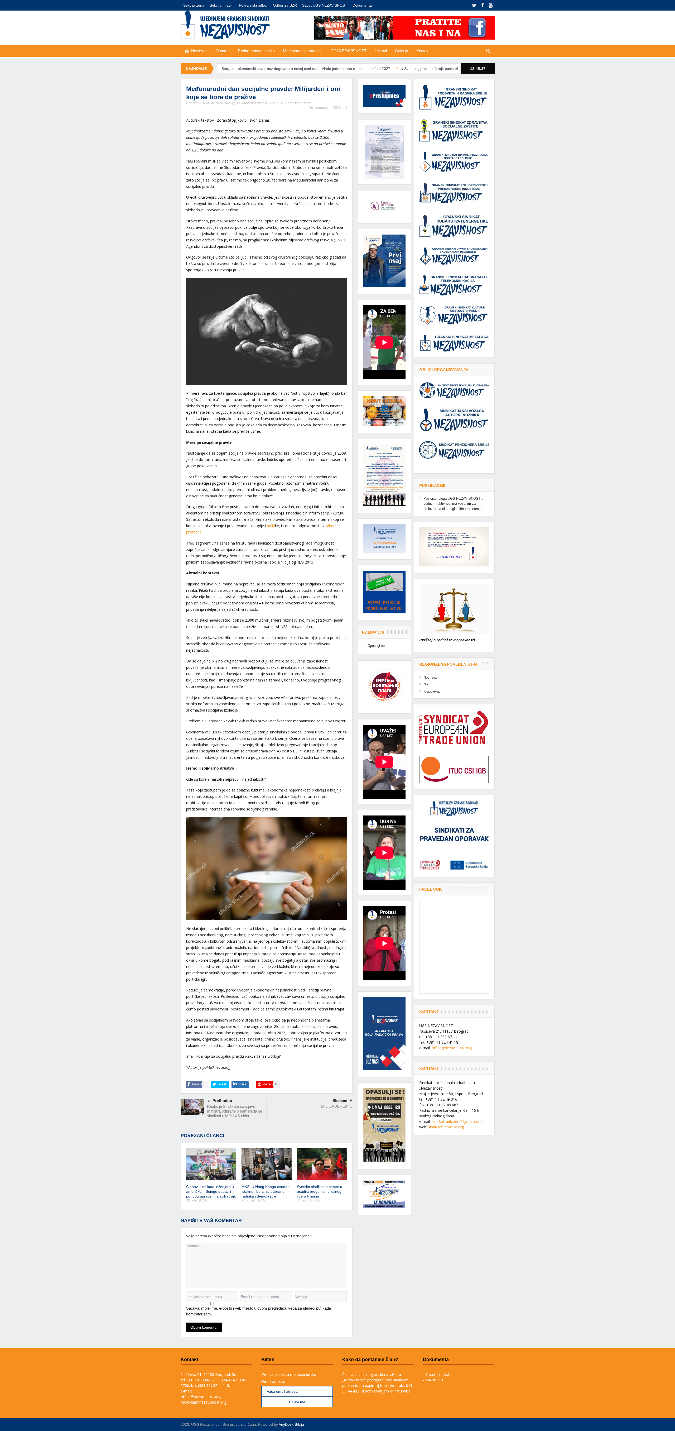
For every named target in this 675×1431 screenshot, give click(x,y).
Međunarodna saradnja (302, 51)
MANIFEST (434, 1379)
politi (271, 525)
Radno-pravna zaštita (256, 51)
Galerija (401, 51)
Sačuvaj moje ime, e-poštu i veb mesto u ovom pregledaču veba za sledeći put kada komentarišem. (258, 1311)
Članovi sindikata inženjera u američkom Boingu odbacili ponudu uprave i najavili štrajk (211, 1191)
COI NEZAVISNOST (349, 51)
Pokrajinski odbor (253, 5)
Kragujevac (432, 691)
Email (343, 108)
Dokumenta (362, 5)
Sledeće (339, 1100)
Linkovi (381, 51)
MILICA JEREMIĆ (337, 1106)
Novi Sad (430, 677)
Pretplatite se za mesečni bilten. (288, 1374)
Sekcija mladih (222, 5)
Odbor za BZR (285, 5)
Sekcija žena (193, 5)
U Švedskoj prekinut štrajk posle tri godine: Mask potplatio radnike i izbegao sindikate (375, 68)
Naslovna (199, 51)
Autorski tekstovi (254, 103)
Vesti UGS (275, 103)
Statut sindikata (438, 1374)
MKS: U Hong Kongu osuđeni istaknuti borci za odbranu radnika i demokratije (266, 1191)
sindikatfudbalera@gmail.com (457, 1121)
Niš (425, 684)
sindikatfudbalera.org (446, 1126)
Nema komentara (298, 103)
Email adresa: (273, 1381)
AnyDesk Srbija (291, 1424)
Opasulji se (376, 646)
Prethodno (222, 1100)
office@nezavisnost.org (452, 1047)
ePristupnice (400, 1391)
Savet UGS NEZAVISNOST (324, 5)
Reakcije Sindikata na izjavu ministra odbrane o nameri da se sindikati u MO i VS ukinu (234, 1111)
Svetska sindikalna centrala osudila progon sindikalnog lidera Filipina (319, 1191)
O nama (223, 51)
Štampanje (322, 108)
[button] (384, 152)
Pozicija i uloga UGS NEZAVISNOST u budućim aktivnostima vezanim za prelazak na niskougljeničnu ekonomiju (453, 504)
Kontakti (423, 51)
